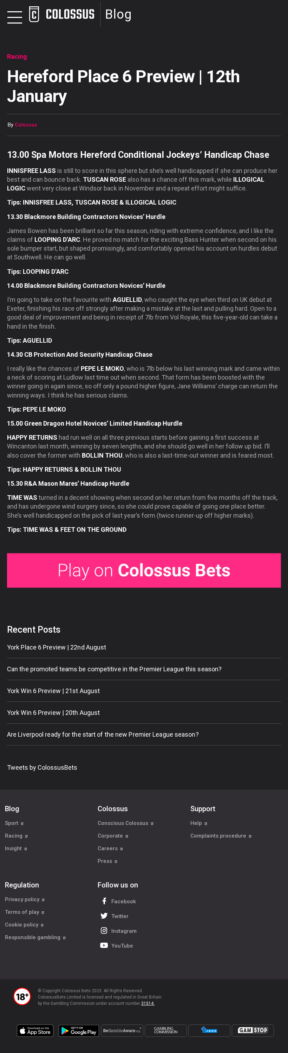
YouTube (122, 946)
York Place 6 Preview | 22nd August (56, 647)
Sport (12, 823)
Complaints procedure (219, 836)
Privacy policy (23, 899)
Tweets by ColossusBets (42, 767)
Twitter (120, 916)
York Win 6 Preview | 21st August (53, 691)
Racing (14, 836)
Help (196, 823)
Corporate (111, 836)
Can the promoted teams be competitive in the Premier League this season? (114, 669)
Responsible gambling (33, 937)
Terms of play (22, 912)
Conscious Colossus (124, 823)
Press (105, 861)
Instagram (124, 931)
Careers (108, 848)
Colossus (26, 125)
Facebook (123, 901)
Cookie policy (22, 925)
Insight (14, 848)
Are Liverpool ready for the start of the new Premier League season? (103, 734)
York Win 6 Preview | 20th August (53, 712)
